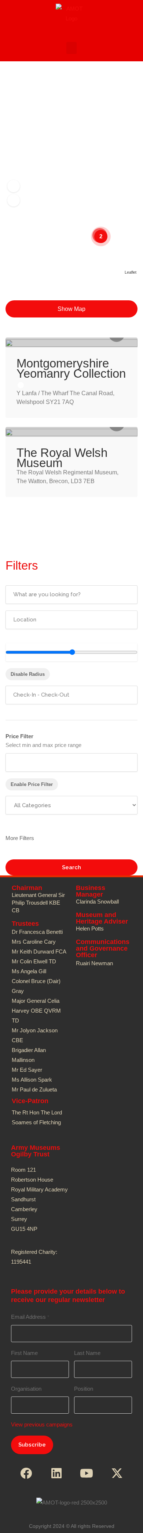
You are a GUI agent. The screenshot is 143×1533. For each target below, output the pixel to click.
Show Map (71, 309)
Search (71, 867)
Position (83, 1389)
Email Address (30, 1317)
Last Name (87, 1353)
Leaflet (130, 272)
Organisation (26, 1389)
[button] (71, 48)
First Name (24, 1353)
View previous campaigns (42, 1424)
